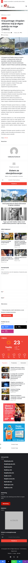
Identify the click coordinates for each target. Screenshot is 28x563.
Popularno (4, 363)
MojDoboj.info (8, 467)
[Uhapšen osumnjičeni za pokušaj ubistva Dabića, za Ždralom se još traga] (5, 384)
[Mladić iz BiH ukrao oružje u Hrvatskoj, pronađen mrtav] (5, 369)
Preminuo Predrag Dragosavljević (6, 241)
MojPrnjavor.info (8, 484)
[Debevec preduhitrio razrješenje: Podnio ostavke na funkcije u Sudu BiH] (5, 397)
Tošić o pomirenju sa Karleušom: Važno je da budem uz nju (7, 259)
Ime (2, 291)
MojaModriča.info (9, 473)
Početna (4, 15)
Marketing (6, 503)
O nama (14, 553)
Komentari (23, 363)
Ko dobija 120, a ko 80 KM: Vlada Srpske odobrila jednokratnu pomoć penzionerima (17, 376)
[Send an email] (11, 32)
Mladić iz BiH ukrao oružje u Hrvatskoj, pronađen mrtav (17, 368)
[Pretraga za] (26, 6)
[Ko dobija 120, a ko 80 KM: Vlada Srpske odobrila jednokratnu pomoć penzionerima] (5, 376)
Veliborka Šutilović (7, 32)
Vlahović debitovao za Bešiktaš (20, 258)
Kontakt (18, 553)
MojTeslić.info (8, 481)
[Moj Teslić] (9, 6)
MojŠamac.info (8, 487)
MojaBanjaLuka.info (9, 464)
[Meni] (2, 6)
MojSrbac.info (8, 470)
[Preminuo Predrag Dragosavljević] (7, 236)
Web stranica (4, 303)
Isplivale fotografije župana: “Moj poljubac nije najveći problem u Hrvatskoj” (20, 243)
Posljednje (14, 363)
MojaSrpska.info (8, 461)
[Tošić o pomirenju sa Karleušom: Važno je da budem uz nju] (7, 252)
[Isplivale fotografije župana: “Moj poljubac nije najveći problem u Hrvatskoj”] (21, 236)
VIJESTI (8, 15)
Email (2, 297)
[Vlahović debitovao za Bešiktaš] (21, 252)
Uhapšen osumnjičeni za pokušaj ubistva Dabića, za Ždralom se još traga (17, 384)
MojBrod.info (7, 476)
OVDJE (6, 137)
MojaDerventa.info (9, 478)
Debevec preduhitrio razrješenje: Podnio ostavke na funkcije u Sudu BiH (17, 397)
